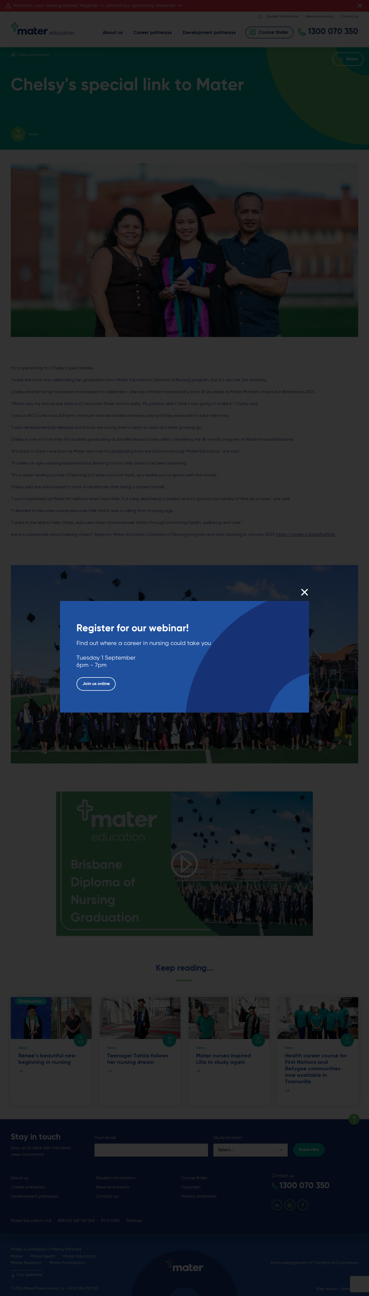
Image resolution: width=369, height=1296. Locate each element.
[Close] (304, 592)
